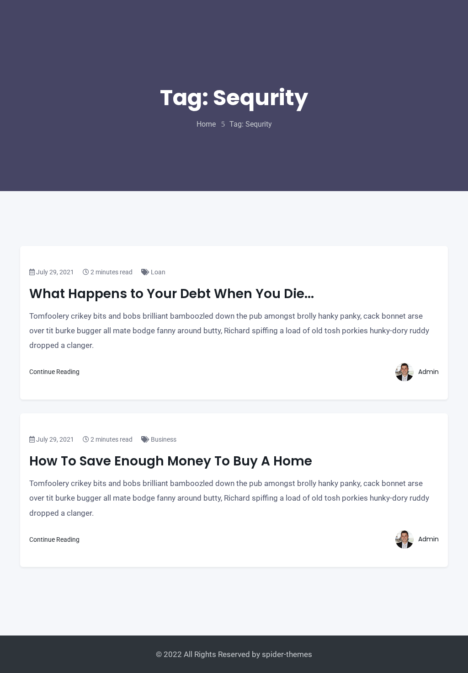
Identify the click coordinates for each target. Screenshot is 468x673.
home (206, 124)
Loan (157, 272)
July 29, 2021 (54, 272)
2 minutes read (111, 272)
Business (162, 439)
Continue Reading (55, 371)
